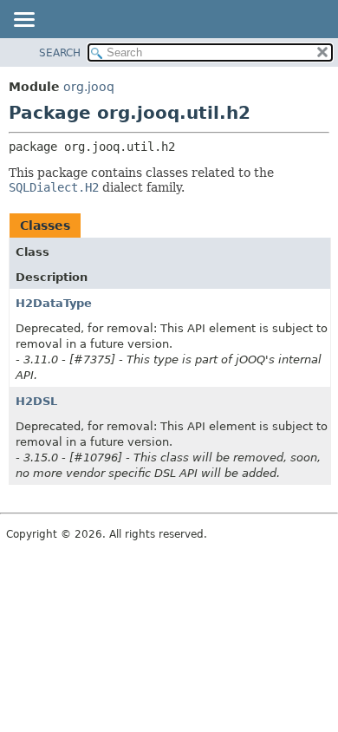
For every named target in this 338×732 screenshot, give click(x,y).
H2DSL (36, 401)
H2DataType (54, 303)
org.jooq (88, 87)
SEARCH (60, 53)
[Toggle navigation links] (23, 21)
